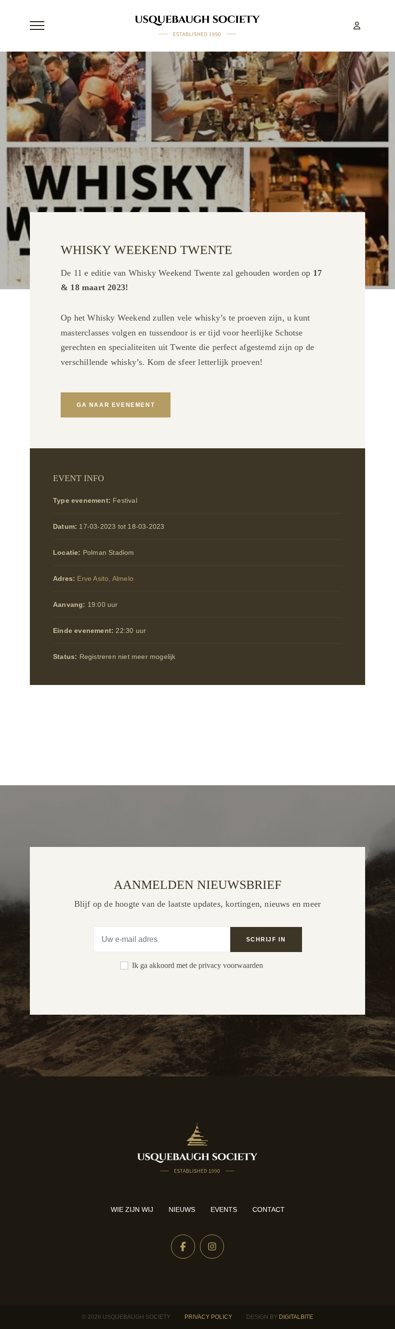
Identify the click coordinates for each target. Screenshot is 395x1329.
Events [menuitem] (224, 1209)
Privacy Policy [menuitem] (208, 1317)
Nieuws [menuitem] (182, 1209)
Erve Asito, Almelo (105, 578)
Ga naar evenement (116, 405)
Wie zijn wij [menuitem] (132, 1209)
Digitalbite (296, 1317)
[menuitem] (357, 25)
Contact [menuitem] (268, 1209)
